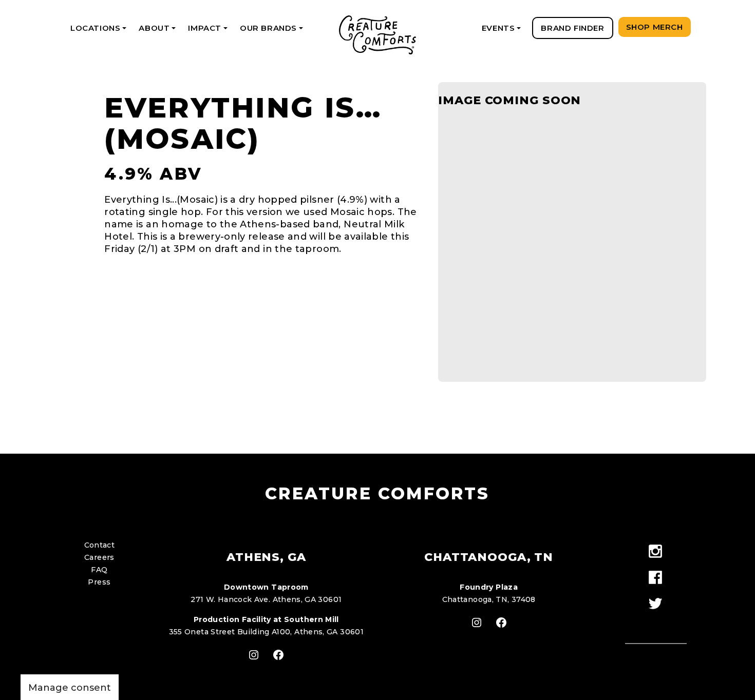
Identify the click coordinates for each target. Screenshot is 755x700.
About (159, 31)
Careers (99, 557)
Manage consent (69, 687)
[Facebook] (655, 578)
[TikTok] (655, 622)
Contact (99, 545)
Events (503, 31)
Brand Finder (572, 28)
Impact (209, 31)
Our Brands (273, 31)
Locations (100, 31)
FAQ (99, 569)
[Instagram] (655, 552)
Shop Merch (654, 27)
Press (99, 582)
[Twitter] (655, 604)
